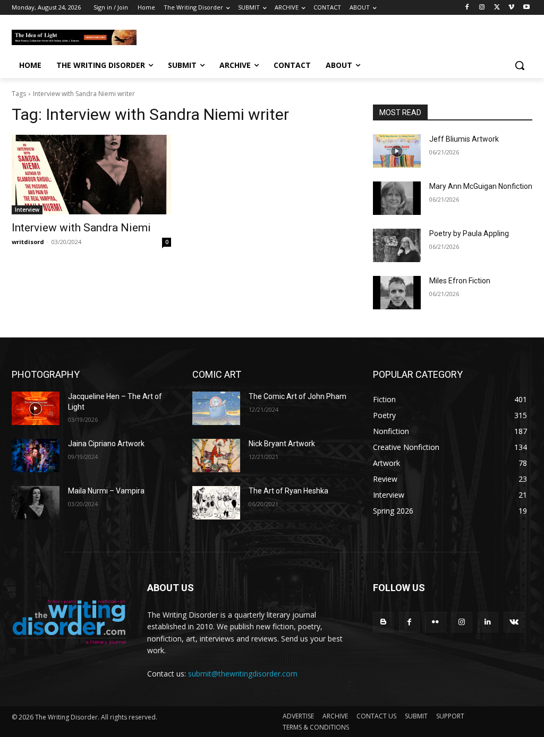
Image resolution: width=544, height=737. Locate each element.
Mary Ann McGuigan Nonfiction (480, 186)
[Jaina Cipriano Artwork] (36, 455)
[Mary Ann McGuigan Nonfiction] (397, 198)
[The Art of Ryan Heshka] (216, 502)
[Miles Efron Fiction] (397, 292)
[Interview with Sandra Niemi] (91, 174)
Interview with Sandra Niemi (81, 227)
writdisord (28, 242)
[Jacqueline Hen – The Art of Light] (36, 408)
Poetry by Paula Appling (469, 233)
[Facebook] (467, 8)
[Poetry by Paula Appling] (397, 245)
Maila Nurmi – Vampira (106, 491)
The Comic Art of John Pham (297, 396)
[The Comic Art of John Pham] (216, 408)
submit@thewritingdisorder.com (243, 674)
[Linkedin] (488, 622)
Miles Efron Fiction (459, 280)
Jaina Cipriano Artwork (106, 443)
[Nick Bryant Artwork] (216, 455)
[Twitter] (497, 8)
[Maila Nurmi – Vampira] (36, 502)
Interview (27, 209)
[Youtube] (526, 8)
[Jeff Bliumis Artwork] (397, 151)
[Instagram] (482, 8)
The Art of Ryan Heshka (288, 491)
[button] (519, 65)
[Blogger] (383, 622)
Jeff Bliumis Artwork (464, 139)
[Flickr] (435, 622)
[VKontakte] (514, 622)
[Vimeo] (511, 8)
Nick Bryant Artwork (282, 443)
